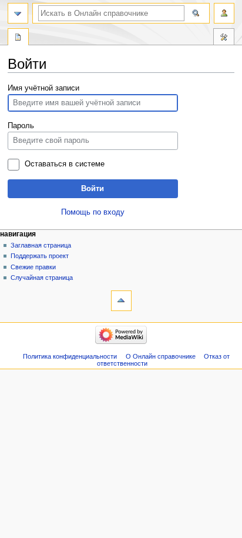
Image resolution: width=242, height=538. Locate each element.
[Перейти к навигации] (18, 13)
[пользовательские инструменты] (224, 13)
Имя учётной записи (43, 88)
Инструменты (224, 38)
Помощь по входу (93, 212)
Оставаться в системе (65, 164)
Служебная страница (18, 38)
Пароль (21, 126)
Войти (92, 189)
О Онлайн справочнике (161, 356)
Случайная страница (42, 277)
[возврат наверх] (121, 300)
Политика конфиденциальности (70, 356)
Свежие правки (33, 266)
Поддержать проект (40, 255)
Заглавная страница (41, 245)
